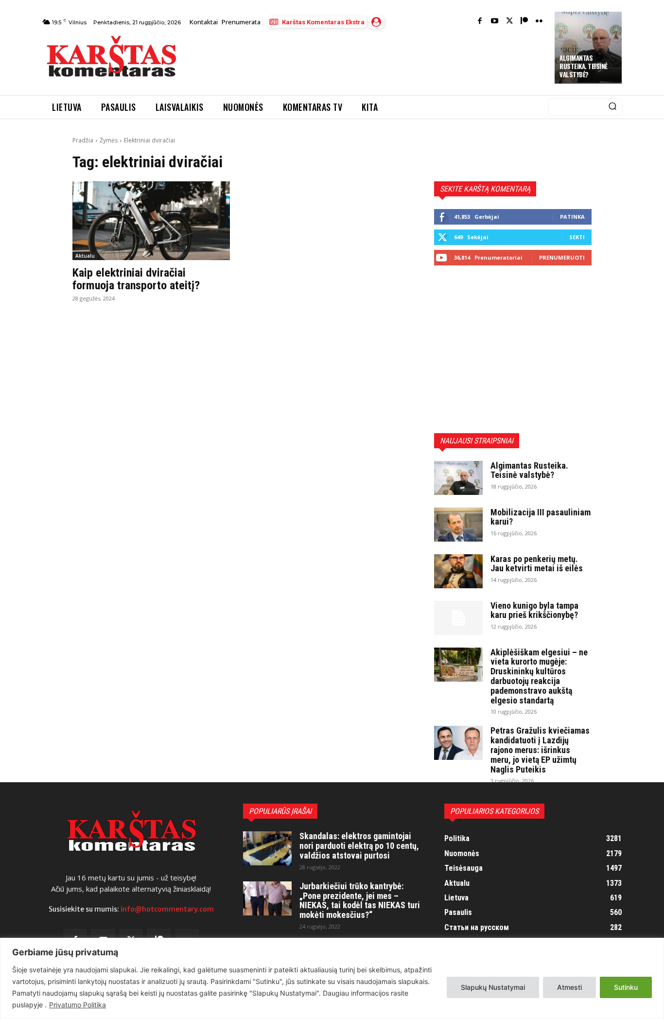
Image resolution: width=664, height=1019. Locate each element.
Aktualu (85, 255)
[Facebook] (480, 21)
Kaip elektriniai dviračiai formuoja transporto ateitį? (136, 279)
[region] (332, 978)
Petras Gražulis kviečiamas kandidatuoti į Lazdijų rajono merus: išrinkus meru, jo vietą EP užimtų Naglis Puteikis (540, 749)
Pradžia (82, 140)
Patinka (572, 216)
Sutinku (626, 987)
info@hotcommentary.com (167, 909)
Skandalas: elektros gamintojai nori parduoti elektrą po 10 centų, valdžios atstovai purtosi (359, 846)
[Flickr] (539, 21)
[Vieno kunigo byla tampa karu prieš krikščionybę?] (458, 618)
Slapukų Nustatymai (493, 987)
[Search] (612, 107)
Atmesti (569, 987)
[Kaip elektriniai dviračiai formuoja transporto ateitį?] (151, 220)
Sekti (577, 237)
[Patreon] (524, 21)
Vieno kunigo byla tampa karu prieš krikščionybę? (534, 610)
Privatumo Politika (77, 1005)
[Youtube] (494, 21)
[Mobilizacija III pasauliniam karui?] (458, 525)
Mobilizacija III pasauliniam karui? (540, 517)
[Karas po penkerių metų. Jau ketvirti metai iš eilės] (458, 571)
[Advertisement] (366, 59)
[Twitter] (509, 21)
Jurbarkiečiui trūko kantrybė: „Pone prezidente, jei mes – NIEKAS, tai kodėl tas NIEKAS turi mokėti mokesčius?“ (359, 900)
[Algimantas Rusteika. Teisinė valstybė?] (458, 478)
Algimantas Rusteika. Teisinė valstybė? (583, 66)
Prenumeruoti (562, 257)
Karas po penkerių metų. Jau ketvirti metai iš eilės (536, 564)
